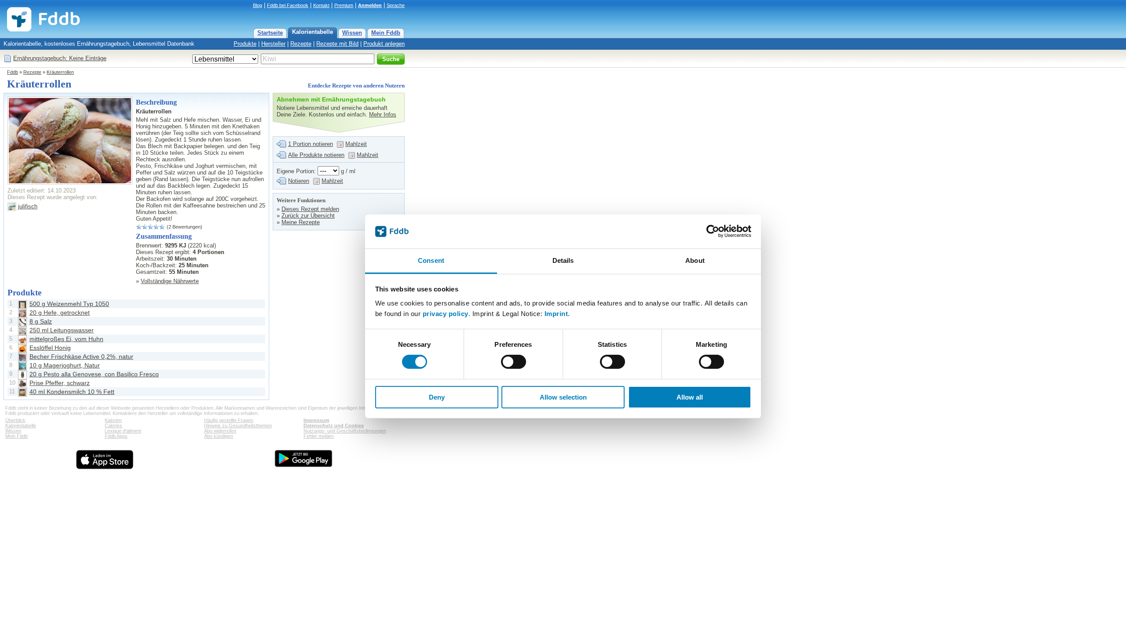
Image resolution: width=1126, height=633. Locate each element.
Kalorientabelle (312, 32)
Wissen (352, 32)
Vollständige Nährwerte (170, 281)
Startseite (270, 32)
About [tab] (695, 260)
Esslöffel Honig (50, 347)
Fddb (12, 72)
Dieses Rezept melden (310, 209)
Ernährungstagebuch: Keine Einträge (59, 58)
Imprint (556, 313)
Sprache (396, 5)
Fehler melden (318, 436)
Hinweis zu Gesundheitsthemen (238, 425)
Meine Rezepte (301, 222)
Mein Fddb (385, 32)
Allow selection (563, 397)
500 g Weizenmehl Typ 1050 (69, 303)
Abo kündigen (218, 436)
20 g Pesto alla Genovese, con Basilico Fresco (94, 374)
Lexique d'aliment (123, 430)
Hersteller (273, 43)
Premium (343, 5)
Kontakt (321, 5)
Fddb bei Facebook (287, 5)
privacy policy (445, 313)
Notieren (298, 181)
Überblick (15, 420)
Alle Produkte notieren (316, 155)
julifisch (27, 206)
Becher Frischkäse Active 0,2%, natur (81, 356)
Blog (257, 5)
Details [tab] (563, 260)
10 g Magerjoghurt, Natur (64, 365)
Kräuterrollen (60, 72)
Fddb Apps (116, 436)
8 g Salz (40, 321)
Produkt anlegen (384, 43)
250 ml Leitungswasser (61, 330)
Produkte (245, 43)
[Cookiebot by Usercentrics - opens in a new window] (712, 231)
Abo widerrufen (220, 430)
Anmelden (370, 5)
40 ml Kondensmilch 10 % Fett (71, 391)
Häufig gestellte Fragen (228, 420)
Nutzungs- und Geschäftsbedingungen (344, 430)
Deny (437, 397)
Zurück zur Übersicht (308, 215)
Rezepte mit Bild (337, 43)
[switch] (513, 362)
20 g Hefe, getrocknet (59, 312)
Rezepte (300, 43)
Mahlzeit (356, 144)
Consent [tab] (431, 260)
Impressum (316, 420)
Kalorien (113, 420)
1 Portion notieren (310, 144)
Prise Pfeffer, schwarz (59, 382)
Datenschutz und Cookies (333, 425)
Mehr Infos (382, 114)
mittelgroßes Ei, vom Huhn (66, 338)
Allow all (689, 397)
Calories (113, 425)
